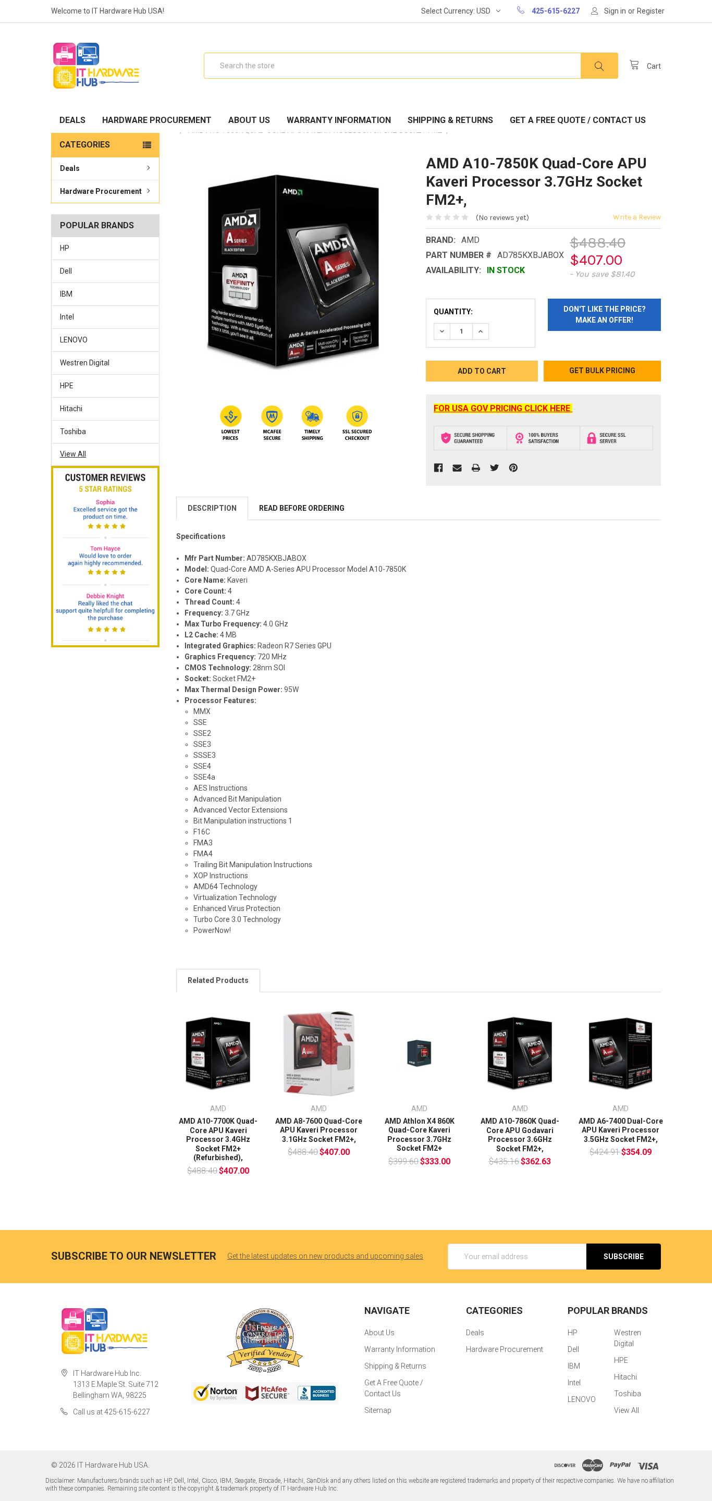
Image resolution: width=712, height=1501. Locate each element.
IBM (66, 294)
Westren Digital (84, 363)
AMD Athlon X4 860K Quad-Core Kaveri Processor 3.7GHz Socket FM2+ (420, 1135)
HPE (66, 386)
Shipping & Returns (450, 120)
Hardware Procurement (157, 120)
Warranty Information (339, 120)
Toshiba (73, 431)
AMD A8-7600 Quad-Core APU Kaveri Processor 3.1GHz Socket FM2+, (318, 1130)
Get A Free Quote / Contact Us (578, 120)
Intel (67, 317)
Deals (72, 120)
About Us (249, 120)
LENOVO (74, 340)
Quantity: (453, 311)
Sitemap (377, 1410)
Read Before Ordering (302, 508)
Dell (66, 271)
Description (212, 508)
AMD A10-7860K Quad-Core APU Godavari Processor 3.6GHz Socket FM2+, (520, 1135)
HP (64, 248)
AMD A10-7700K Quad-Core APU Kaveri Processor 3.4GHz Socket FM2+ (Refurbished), (218, 1139)
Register (651, 11)
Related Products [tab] (218, 980)
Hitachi (71, 408)
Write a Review (637, 217)
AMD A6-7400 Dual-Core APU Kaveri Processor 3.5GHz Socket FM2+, (621, 1130)
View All (73, 454)
